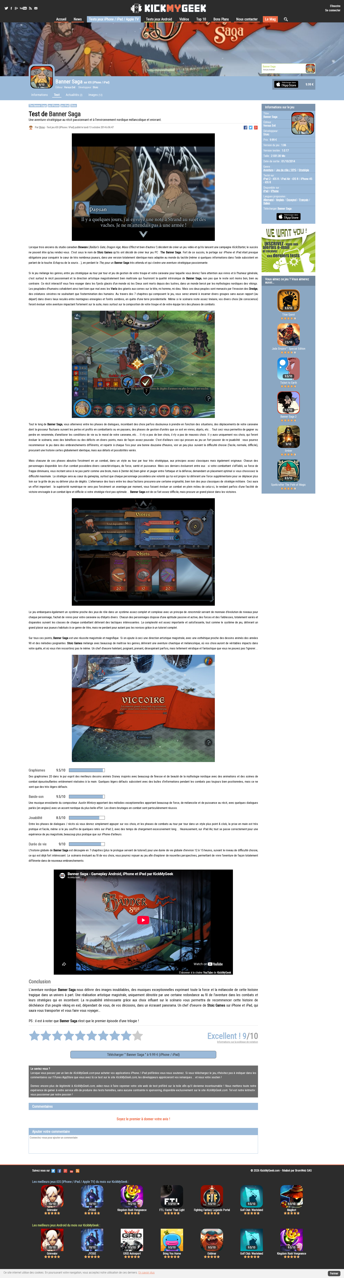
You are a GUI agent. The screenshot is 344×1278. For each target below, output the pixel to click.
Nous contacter (247, 19)
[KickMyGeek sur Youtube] (23, 8)
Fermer (334, 1273)
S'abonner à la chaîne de (205, 972)
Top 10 (201, 19)
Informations (39, 95)
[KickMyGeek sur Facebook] (11, 8)
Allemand (268, 200)
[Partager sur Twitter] (251, 127)
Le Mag (270, 19)
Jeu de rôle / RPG (286, 170)
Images (95, 95)
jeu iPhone (53, 105)
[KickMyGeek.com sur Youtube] (71, 1170)
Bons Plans (221, 19)
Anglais (280, 200)
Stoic (73, 105)
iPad (265, 191)
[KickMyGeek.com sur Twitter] (53, 1170)
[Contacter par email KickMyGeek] (36, 8)
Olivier (42, 127)
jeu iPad (65, 105)
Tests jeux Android (159, 19)
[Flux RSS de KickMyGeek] (30, 8)
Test (57, 95)
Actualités (74, 95)
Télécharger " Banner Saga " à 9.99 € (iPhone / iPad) (143, 1054)
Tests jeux (114, 19)
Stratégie (304, 170)
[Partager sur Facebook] (245, 127)
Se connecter (332, 10)
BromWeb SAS (303, 1170)
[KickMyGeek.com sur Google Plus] (65, 1170)
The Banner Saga (37, 105)
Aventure (268, 170)
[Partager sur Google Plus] (256, 127)
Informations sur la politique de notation (237, 1041)
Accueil (61, 19)
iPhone (275, 191)
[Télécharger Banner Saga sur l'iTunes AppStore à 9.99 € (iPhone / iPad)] (286, 84)
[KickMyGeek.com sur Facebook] (59, 1170)
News (78, 19)
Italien (266, 203)
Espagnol (291, 200)
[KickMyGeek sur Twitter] (6, 8)
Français (303, 200)
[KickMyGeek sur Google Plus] (16, 8)
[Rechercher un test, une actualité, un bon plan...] (287, 19)
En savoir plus (146, 1272)
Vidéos (184, 19)
